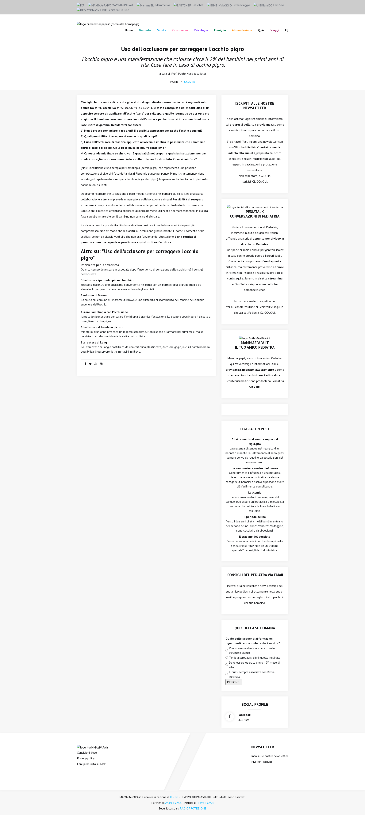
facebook (244, 715)
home (174, 82)
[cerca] (285, 30)
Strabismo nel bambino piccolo (102, 327)
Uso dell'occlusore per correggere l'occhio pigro (182, 49)
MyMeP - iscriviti (261, 762)
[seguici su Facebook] (229, 716)
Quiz (261, 30)
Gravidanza (180, 30)
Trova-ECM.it (205, 803)
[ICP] (81, 5)
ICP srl (174, 797)
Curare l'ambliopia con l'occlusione (104, 312)
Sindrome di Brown (94, 295)
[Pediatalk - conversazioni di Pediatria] (255, 207)
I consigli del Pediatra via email (254, 574)
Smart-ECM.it (173, 803)
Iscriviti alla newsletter (242, 586)
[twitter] (90, 364)
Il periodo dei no (255, 517)
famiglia (220, 30)
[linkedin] (101, 364)
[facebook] (85, 364)
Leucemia (254, 492)
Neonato (145, 30)
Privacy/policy (85, 758)
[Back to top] (356, 806)
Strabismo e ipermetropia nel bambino (107, 280)
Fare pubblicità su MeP (91, 764)
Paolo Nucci (185, 73)
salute (189, 82)
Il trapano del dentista (254, 536)
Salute (161, 30)
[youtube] (95, 364)
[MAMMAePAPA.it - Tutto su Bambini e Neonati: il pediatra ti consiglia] (108, 23)
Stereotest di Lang (94, 342)
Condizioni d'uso (87, 752)
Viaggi (275, 30)
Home (129, 30)
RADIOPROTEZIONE (193, 808)
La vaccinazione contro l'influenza (255, 468)
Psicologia (201, 30)
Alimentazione (242, 30)
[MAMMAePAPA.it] (92, 747)
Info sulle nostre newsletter (269, 756)
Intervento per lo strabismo (100, 265)
